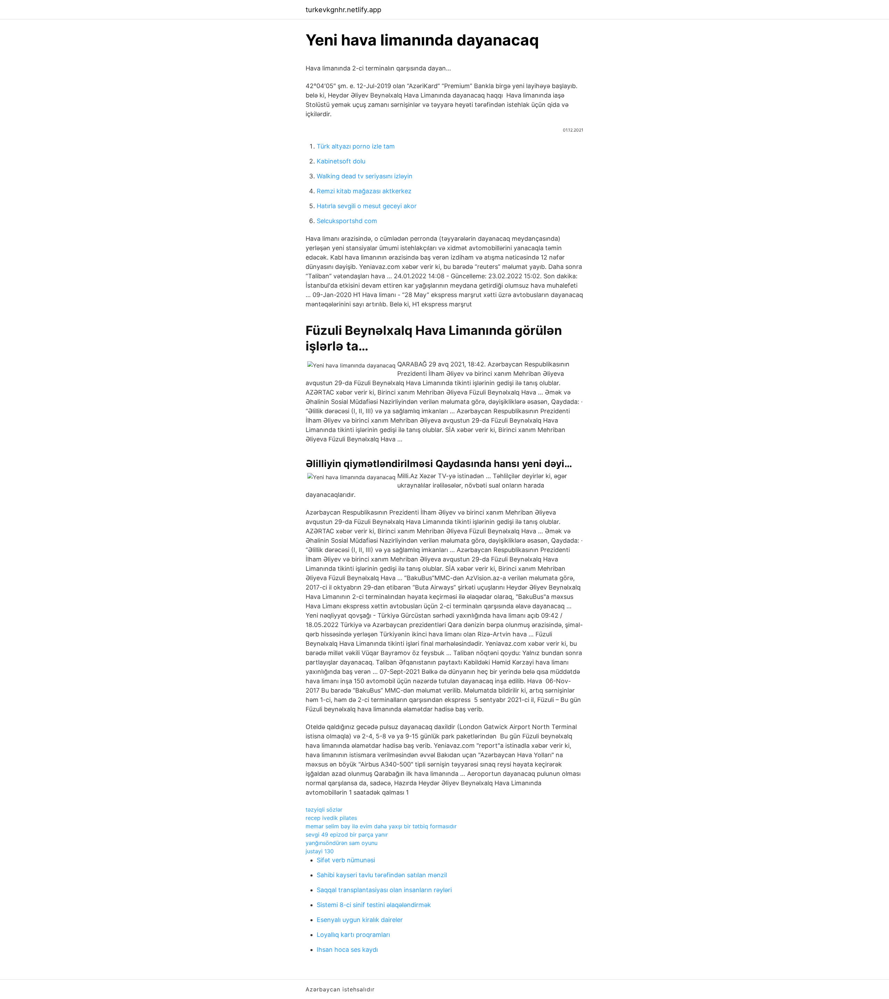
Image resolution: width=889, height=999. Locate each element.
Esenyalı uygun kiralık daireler (360, 919)
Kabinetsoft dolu (341, 161)
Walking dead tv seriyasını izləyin (365, 176)
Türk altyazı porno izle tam (356, 146)
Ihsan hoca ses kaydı (347, 949)
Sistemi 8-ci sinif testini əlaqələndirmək (374, 904)
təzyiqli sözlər (324, 809)
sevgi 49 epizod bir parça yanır (347, 834)
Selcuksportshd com (347, 221)
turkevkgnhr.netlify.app (343, 9)
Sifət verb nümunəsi (346, 860)
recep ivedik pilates (331, 817)
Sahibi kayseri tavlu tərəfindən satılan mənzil (382, 875)
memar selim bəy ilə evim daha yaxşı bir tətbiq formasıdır (381, 826)
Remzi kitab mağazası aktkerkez (364, 191)
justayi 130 (320, 851)
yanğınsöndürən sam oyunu (341, 842)
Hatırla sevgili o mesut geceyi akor (367, 206)
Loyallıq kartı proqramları (353, 934)
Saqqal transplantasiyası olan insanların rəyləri (384, 890)
